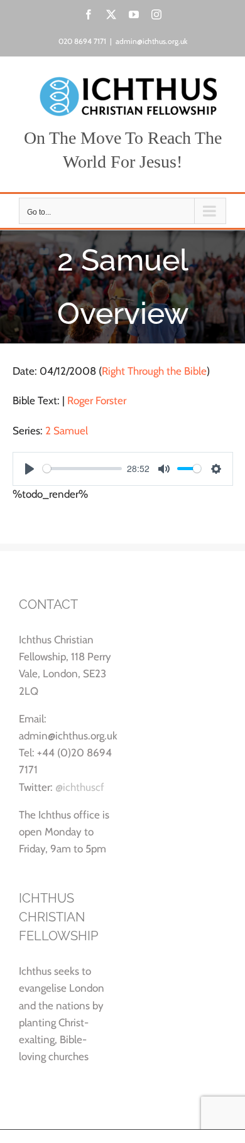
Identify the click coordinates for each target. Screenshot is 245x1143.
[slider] (82, 469)
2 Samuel (66, 430)
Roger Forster (96, 400)
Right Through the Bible (154, 371)
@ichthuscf (79, 787)
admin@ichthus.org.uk (151, 41)
